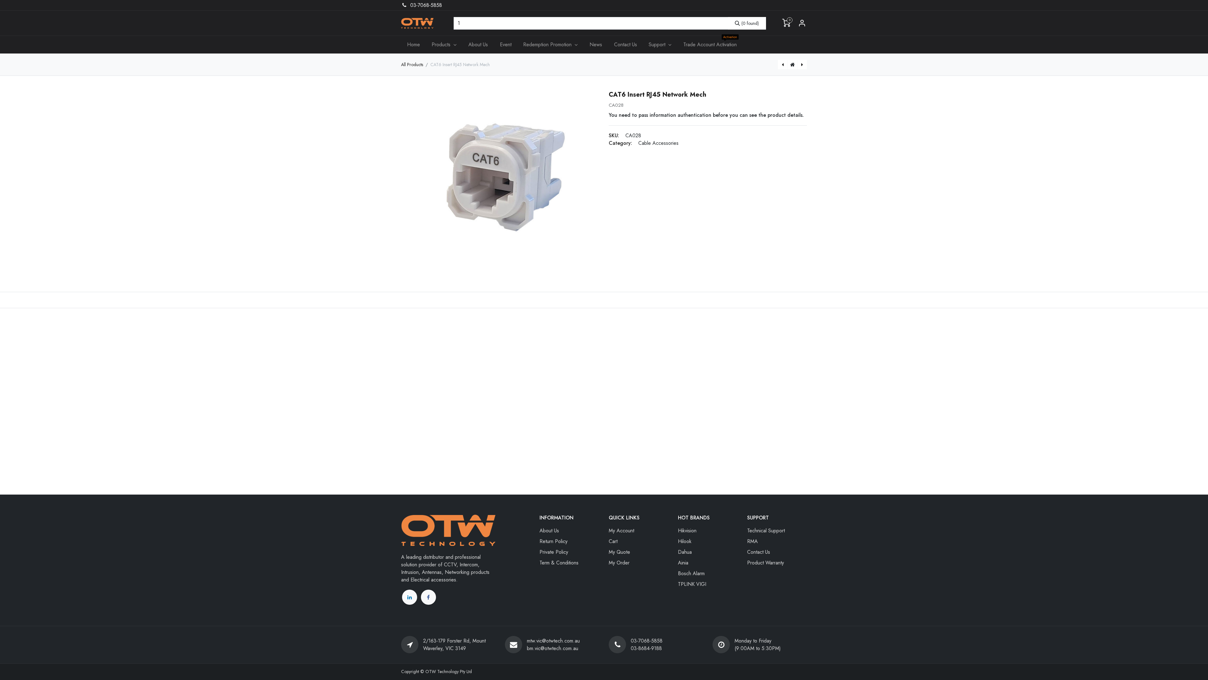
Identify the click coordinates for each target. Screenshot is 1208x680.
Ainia (683, 562)
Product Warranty (765, 562)
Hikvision (687, 530)
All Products (412, 64)
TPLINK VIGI (692, 584)
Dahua (685, 552)
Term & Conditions (559, 562)
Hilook (684, 541)
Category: (620, 143)
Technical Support (766, 530)
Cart (613, 541)
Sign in (802, 23)
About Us (549, 530)
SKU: (614, 135)
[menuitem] (413, 45)
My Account (621, 530)
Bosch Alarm (691, 573)
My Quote (619, 552)
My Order (619, 562)
